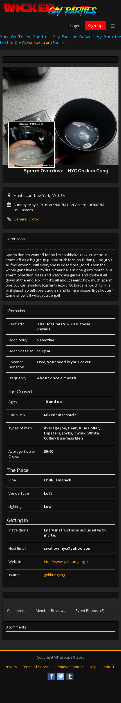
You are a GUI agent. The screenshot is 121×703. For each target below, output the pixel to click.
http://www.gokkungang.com (68, 561)
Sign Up (95, 25)
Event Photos (90, 610)
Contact (107, 666)
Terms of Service (36, 666)
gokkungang (54, 574)
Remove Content (69, 666)
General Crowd (26, 219)
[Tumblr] (69, 676)
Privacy (11, 666)
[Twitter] (60, 676)
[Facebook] (51, 676)
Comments (16, 610)
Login (75, 25)
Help (93, 666)
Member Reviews (50, 610)
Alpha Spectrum (37, 42)
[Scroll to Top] (108, 676)
